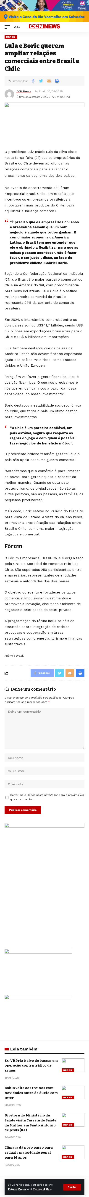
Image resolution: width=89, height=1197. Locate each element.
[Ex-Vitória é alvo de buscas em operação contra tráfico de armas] (73, 1065)
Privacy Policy (17, 1189)
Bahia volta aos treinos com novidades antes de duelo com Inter (31, 1093)
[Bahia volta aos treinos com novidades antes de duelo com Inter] (73, 1092)
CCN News (23, 91)
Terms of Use (42, 1189)
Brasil (11, 37)
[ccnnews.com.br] (44, 27)
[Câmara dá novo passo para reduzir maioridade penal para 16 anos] (73, 1152)
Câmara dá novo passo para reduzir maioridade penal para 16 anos (29, 1152)
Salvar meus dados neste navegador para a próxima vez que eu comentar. (47, 797)
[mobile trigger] (8, 27)
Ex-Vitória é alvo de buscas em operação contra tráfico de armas (31, 1066)
